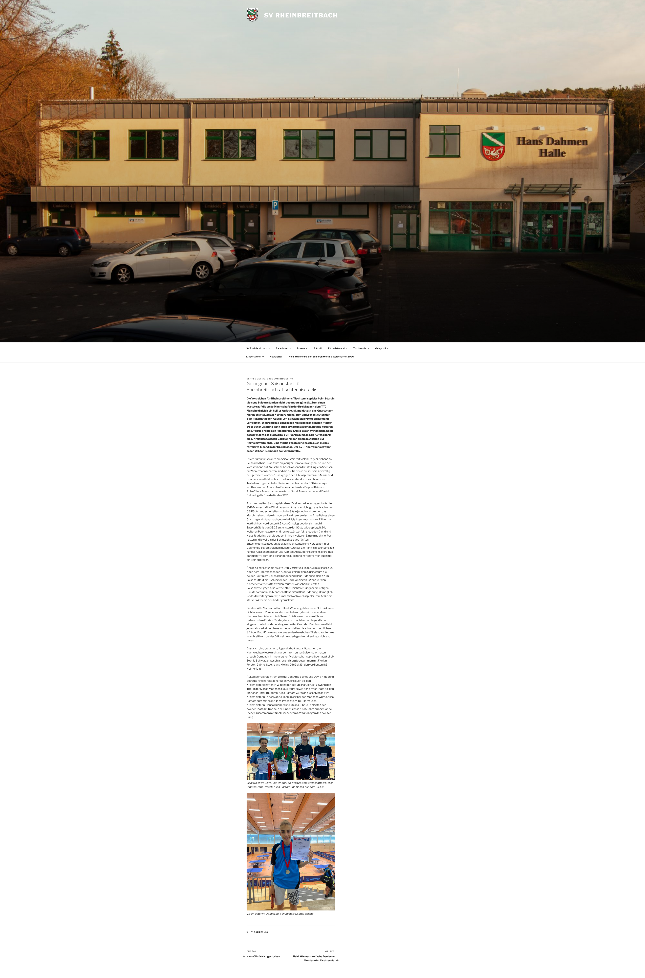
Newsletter (276, 356)
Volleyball (380, 348)
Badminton (282, 348)
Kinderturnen (253, 356)
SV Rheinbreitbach (301, 15)
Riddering (286, 379)
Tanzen (301, 348)
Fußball (317, 348)
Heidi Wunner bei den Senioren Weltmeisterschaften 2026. (321, 356)
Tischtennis (359, 348)
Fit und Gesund (336, 348)
